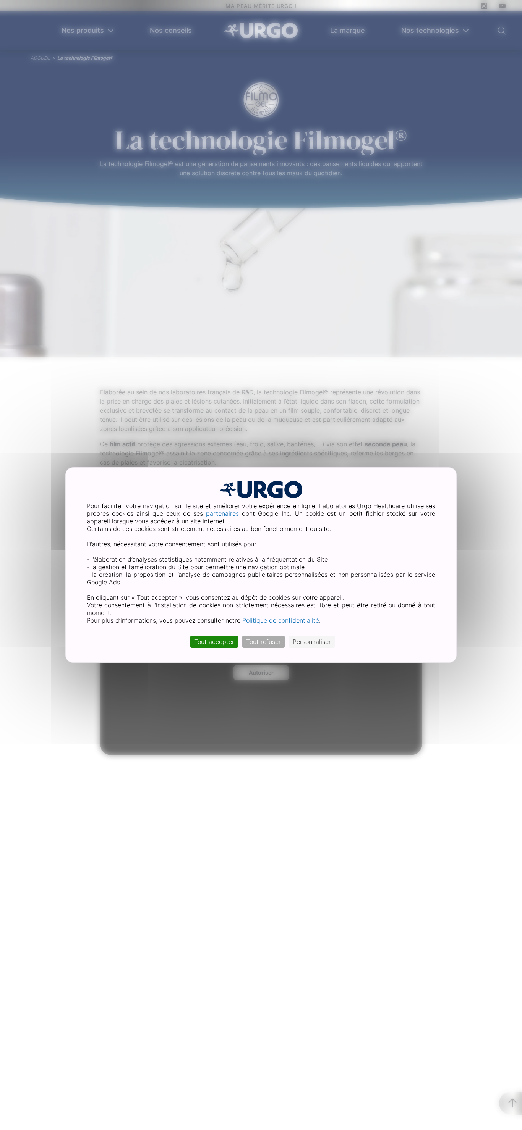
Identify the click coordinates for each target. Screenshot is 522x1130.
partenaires (222, 513)
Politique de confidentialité (280, 620)
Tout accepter (214, 642)
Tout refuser (263, 642)
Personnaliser (312, 642)
